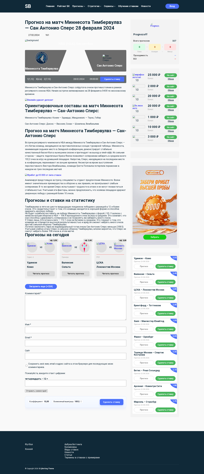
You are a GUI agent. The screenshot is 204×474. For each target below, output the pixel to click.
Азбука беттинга (73, 444)
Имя (28, 324)
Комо (30, 266)
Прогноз (144, 266)
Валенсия (67, 262)
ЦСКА (99, 262)
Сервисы (109, 6)
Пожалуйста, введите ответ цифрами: (45, 373)
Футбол (29, 444)
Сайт (27, 350)
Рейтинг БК (63, 6)
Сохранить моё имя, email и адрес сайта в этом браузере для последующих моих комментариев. (70, 365)
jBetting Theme (47, 469)
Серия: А (30, 257)
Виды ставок (71, 449)
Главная (50, 6)
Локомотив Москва (108, 266)
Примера (65, 257)
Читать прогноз (41, 273)
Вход (172, 6)
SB (28, 6)
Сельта (66, 266)
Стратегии (93, 6)
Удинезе (32, 262)
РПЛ (98, 257)
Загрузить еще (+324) (41, 286)
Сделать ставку (112, 79)
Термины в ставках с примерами (82, 457)
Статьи (68, 455)
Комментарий (33, 293)
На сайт (170, 75)
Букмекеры (71, 447)
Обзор (171, 79)
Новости (146, 6)
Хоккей (29, 449)
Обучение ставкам (128, 6)
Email (28, 337)
